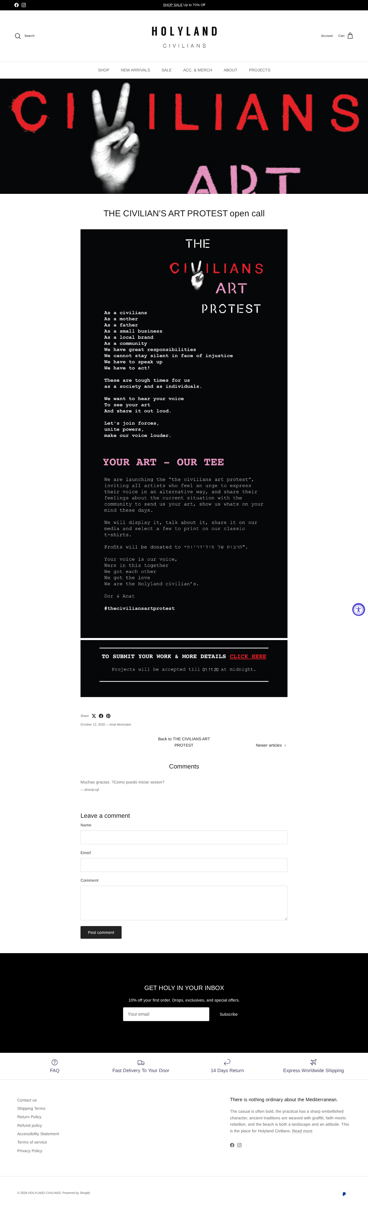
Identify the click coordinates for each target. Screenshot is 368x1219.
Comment (89, 880)
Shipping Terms (31, 1108)
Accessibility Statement (38, 1133)
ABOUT (230, 70)
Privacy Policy (29, 1150)
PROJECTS (259, 70)
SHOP (103, 70)
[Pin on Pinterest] (108, 716)
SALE (167, 70)
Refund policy (29, 1125)
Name (85, 825)
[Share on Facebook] (101, 716)
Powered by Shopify (76, 1193)
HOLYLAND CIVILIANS (44, 1193)
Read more (302, 1131)
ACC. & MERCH (197, 70)
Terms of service (32, 1142)
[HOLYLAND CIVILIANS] (184, 36)
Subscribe (229, 1014)
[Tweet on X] (94, 716)
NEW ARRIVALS (135, 70)
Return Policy (29, 1116)
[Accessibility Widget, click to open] (358, 609)
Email (85, 852)
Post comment (101, 932)
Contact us (27, 1100)
